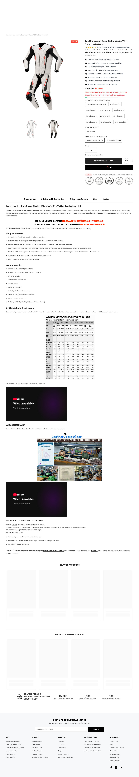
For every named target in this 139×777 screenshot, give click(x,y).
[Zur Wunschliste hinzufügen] (126, 161)
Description (30, 199)
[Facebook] (111, 767)
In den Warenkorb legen (103, 161)
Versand (14, 524)
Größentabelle (103, 312)
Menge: (87, 146)
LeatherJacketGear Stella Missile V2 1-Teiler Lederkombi (106, 42)
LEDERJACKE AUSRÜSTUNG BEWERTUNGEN (83, 221)
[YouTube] (120, 767)
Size (95, 199)
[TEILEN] (131, 161)
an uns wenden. (85, 228)
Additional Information (52, 199)
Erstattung (94, 551)
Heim (7, 35)
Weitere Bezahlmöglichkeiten (109, 171)
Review (106, 199)
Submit (96, 729)
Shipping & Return (79, 199)
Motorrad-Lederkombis (92, 224)
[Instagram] (116, 767)
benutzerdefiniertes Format (53, 551)
